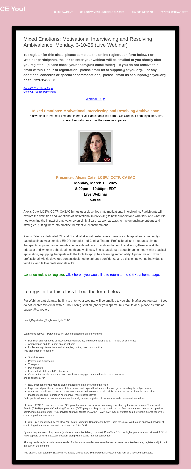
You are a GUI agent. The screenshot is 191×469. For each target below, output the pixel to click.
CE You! (12, 9)
